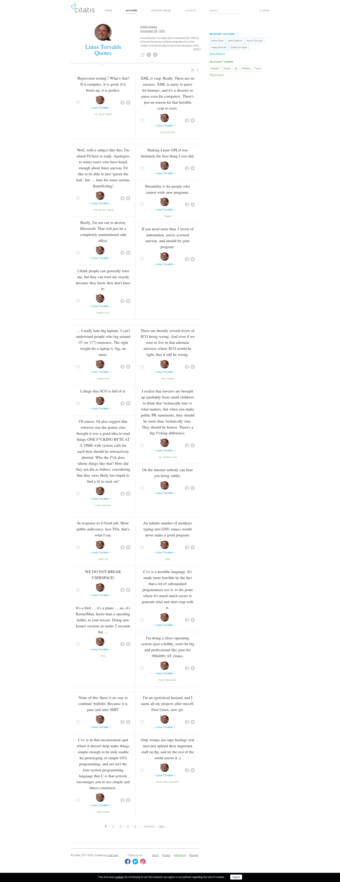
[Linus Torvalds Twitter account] (155, 55)
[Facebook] (128, 861)
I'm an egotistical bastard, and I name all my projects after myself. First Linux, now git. (167, 703)
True (174, 457)
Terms (155, 855)
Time (95, 210)
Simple (106, 812)
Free (161, 680)
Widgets (193, 855)
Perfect (108, 114)
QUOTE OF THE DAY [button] (161, 10)
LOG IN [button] (265, 10)
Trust (107, 312)
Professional (170, 680)
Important (174, 781)
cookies (119, 877)
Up (96, 114)
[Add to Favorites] (78, 103)
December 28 (148, 31)
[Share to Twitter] (128, 103)
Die (109, 505)
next (161, 826)
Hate (106, 378)
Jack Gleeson (235, 40)
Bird (103, 656)
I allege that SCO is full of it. (103, 391)
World (159, 781)
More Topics (217, 74)
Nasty (163, 132)
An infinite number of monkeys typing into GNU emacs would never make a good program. (167, 528)
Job (106, 559)
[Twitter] (135, 861)
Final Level (112, 855)
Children (167, 457)
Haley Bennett (218, 47)
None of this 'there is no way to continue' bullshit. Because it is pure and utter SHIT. (103, 703)
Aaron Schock (254, 40)
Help (99, 812)
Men (165, 781)
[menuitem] (193, 70)
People (100, 312)
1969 (161, 31)
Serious (102, 210)
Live (163, 378)
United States (148, 26)
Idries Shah (217, 40)
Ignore (110, 210)
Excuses (171, 132)
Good (101, 114)
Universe (170, 378)
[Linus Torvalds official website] (142, 55)
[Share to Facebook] (122, 103)
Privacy (166, 855)
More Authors (217, 53)
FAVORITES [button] (190, 10)
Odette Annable (238, 47)
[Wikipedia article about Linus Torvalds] (149, 55)
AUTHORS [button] (131, 10)
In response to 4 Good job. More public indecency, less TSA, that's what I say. (103, 528)
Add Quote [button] (180, 855)
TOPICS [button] (108, 10)
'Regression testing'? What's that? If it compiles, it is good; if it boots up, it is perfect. (103, 84)
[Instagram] (143, 861)
